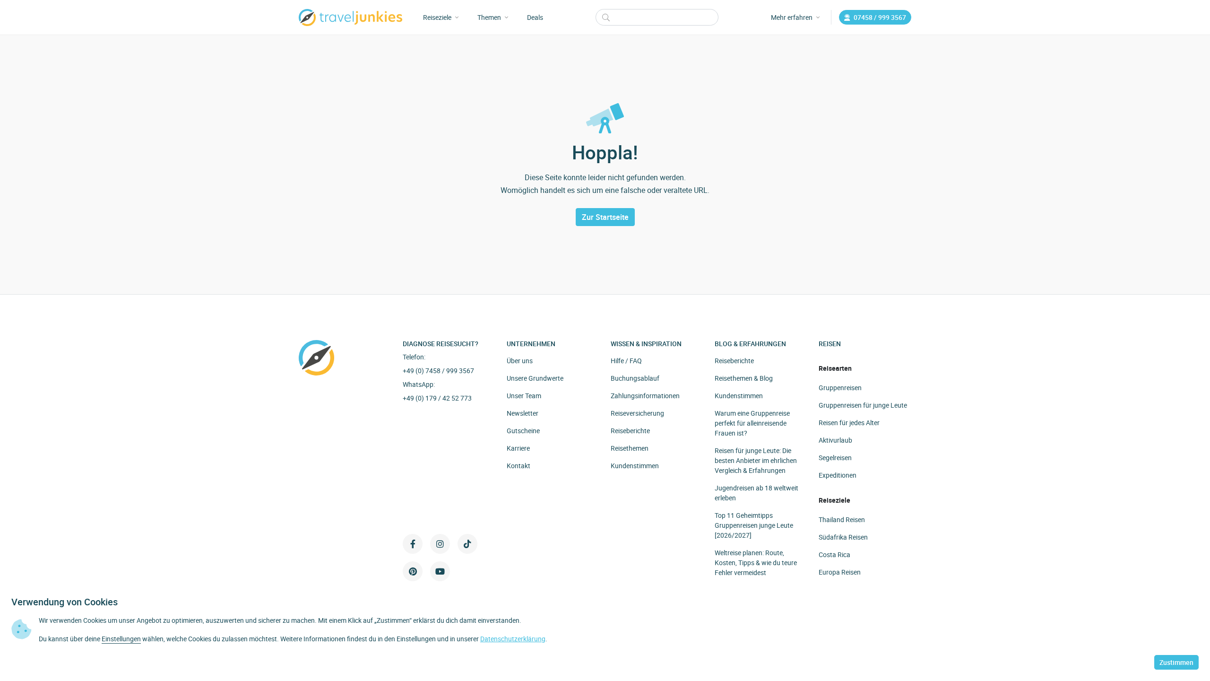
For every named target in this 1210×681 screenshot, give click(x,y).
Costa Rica (834, 554)
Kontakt (518, 465)
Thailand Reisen (842, 519)
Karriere (518, 448)
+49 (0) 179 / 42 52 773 (437, 397)
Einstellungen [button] (121, 638)
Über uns (520, 360)
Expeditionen (837, 475)
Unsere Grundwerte (535, 378)
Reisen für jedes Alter (849, 422)
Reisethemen (629, 448)
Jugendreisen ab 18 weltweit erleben (756, 492)
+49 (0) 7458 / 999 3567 (438, 370)
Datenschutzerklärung (512, 638)
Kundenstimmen (635, 465)
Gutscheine (523, 430)
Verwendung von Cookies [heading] (64, 602)
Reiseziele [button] (437, 17)
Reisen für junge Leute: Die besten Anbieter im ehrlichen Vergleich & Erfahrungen (756, 460)
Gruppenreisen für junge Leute (863, 405)
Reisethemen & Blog (744, 378)
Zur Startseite (605, 217)
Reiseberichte (630, 430)
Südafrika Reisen (843, 537)
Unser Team (524, 395)
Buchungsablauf (635, 378)
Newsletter (522, 413)
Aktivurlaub (835, 440)
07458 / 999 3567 (880, 17)
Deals (535, 17)
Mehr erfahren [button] (791, 17)
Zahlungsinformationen (645, 395)
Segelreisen (835, 457)
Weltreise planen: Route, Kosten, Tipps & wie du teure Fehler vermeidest (756, 562)
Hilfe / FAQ (626, 360)
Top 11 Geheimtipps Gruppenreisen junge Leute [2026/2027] (754, 525)
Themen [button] (489, 17)
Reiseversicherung (637, 413)
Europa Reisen (840, 572)
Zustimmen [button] (1176, 662)
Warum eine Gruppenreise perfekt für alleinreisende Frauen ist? (752, 423)
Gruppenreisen (840, 387)
